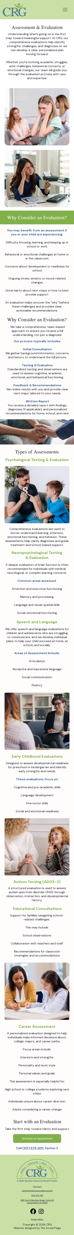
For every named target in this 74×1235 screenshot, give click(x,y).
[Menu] (65, 9)
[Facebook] (33, 1211)
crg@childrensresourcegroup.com (37, 1190)
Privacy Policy (37, 1219)
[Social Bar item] (41, 1211)
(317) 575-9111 (32, 1148)
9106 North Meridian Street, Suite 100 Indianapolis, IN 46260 (37, 1201)
